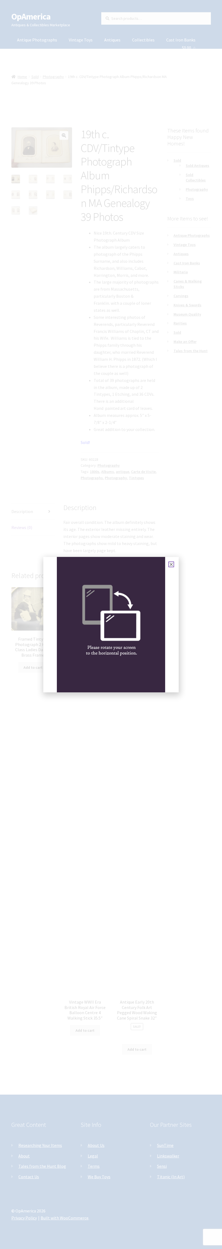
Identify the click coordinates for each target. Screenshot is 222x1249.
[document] (111, 624)
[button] (171, 564)
